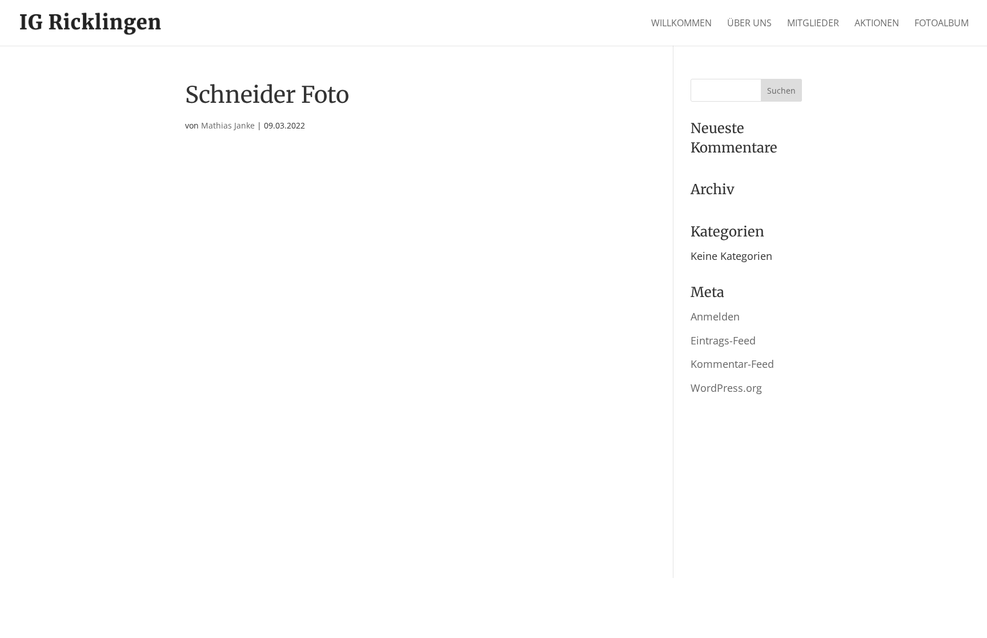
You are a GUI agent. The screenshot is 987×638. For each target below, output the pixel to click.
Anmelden (715, 316)
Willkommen (681, 24)
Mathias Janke (228, 125)
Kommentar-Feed (732, 364)
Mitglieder (813, 24)
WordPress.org (726, 388)
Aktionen (876, 24)
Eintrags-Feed (723, 340)
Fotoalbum (941, 24)
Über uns (749, 24)
